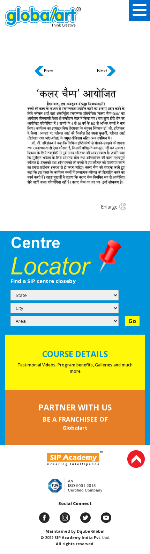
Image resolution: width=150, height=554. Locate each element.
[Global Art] (43, 16)
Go (132, 321)
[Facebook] (44, 517)
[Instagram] (65, 517)
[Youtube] (106, 517)
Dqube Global (90, 531)
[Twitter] (85, 517)
